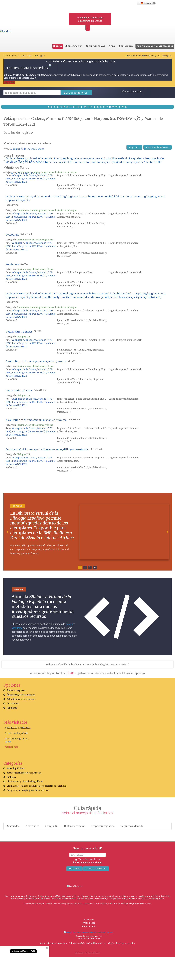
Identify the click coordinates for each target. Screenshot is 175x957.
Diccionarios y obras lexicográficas (35, 239)
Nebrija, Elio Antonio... (18, 727)
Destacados (13, 703)
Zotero (69, 624)
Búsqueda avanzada (131, 91)
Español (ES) (149, 3)
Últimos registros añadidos (21, 694)
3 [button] (90, 567)
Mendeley (17, 628)
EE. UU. (9, 167)
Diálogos (11, 777)
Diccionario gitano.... (17, 738)
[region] (87, 532)
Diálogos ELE (23, 336)
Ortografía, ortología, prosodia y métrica (28, 790)
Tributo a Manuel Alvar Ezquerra (155, 46)
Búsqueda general (75, 92)
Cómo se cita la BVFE (30, 55)
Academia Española (16, 733)
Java (164, 55)
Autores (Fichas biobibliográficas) (24, 772)
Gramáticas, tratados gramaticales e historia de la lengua (46, 172)
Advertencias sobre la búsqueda (139, 55)
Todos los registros (16, 690)
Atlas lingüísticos (15, 768)
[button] (7, 532)
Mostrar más (11, 747)
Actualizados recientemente (21, 699)
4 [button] (95, 567)
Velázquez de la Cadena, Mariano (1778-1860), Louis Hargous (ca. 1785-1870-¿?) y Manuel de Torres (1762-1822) (30, 178)
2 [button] (85, 567)
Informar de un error (157, 147)
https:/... (8, 742)
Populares (12, 707)
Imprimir (134, 147)
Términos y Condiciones (89, 862)
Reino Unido (12, 205)
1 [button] (80, 567)
